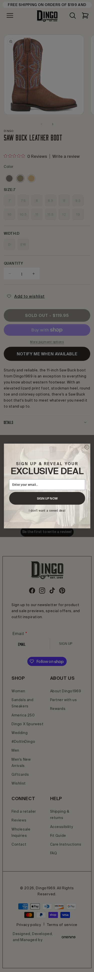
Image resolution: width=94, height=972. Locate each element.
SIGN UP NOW (47, 498)
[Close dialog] (86, 447)
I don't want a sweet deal (47, 510)
